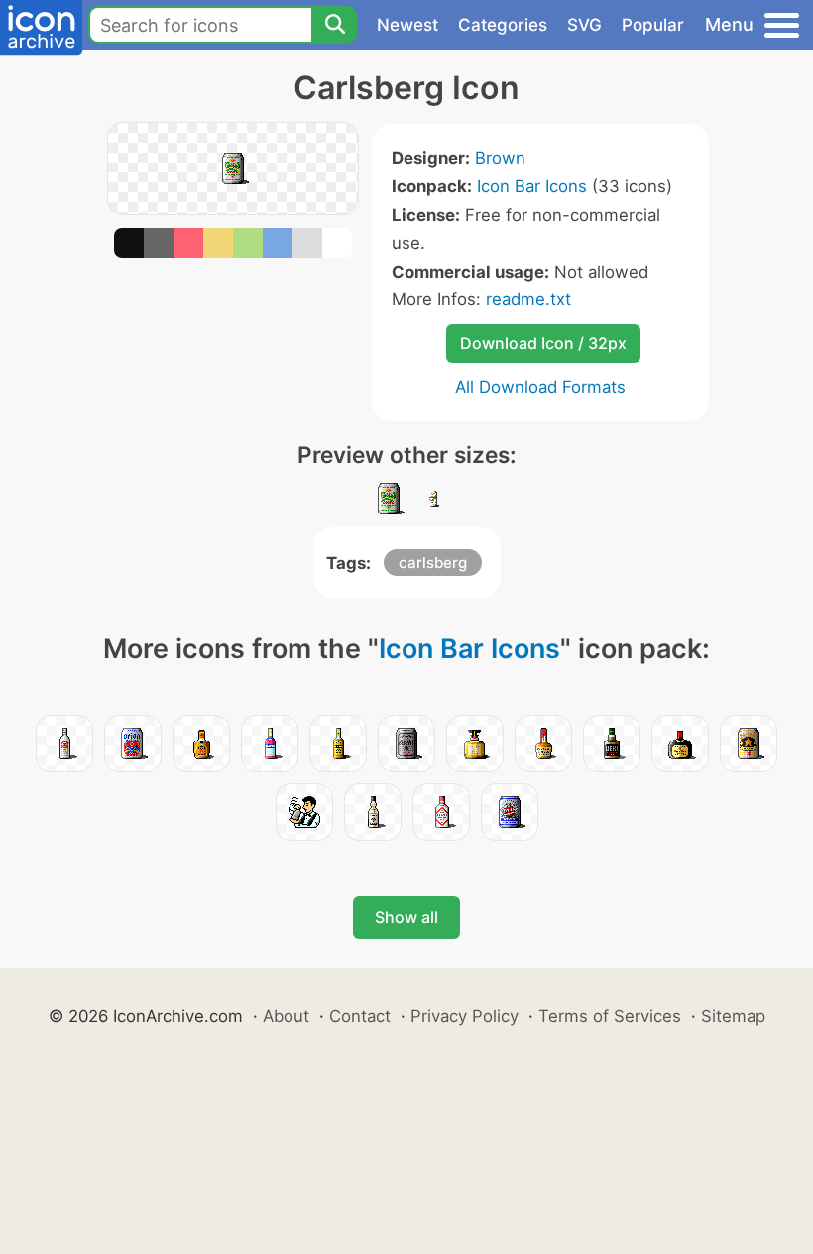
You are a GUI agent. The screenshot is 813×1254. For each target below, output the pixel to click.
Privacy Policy (464, 1016)
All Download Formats (540, 387)
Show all (406, 917)
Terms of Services (609, 1016)
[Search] (334, 25)
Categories (502, 25)
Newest (407, 25)
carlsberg (433, 562)
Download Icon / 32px (543, 343)
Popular (653, 25)
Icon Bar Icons (532, 186)
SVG (584, 25)
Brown (500, 158)
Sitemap (733, 1016)
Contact (360, 1016)
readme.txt (528, 299)
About (286, 1016)
